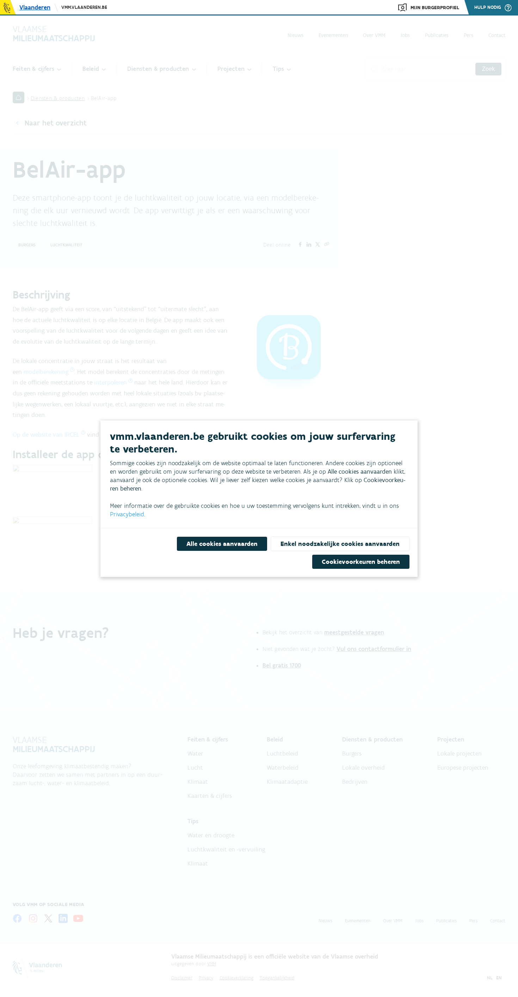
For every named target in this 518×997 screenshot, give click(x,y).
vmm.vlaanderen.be (84, 7)
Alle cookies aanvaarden (222, 544)
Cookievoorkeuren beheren (361, 562)
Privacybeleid (127, 514)
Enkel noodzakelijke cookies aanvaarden (340, 544)
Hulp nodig (487, 7)
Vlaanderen (34, 7)
